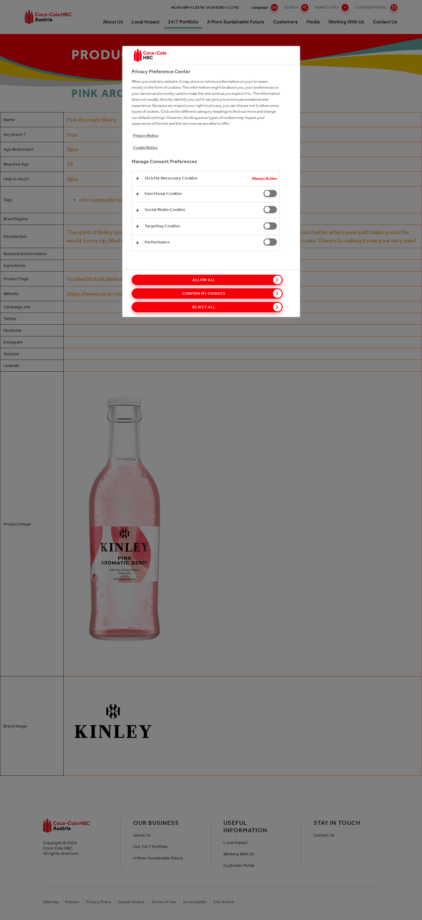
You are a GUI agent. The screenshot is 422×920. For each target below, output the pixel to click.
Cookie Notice (145, 147)
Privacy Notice (145, 135)
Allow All (204, 280)
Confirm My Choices (203, 293)
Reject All (204, 307)
